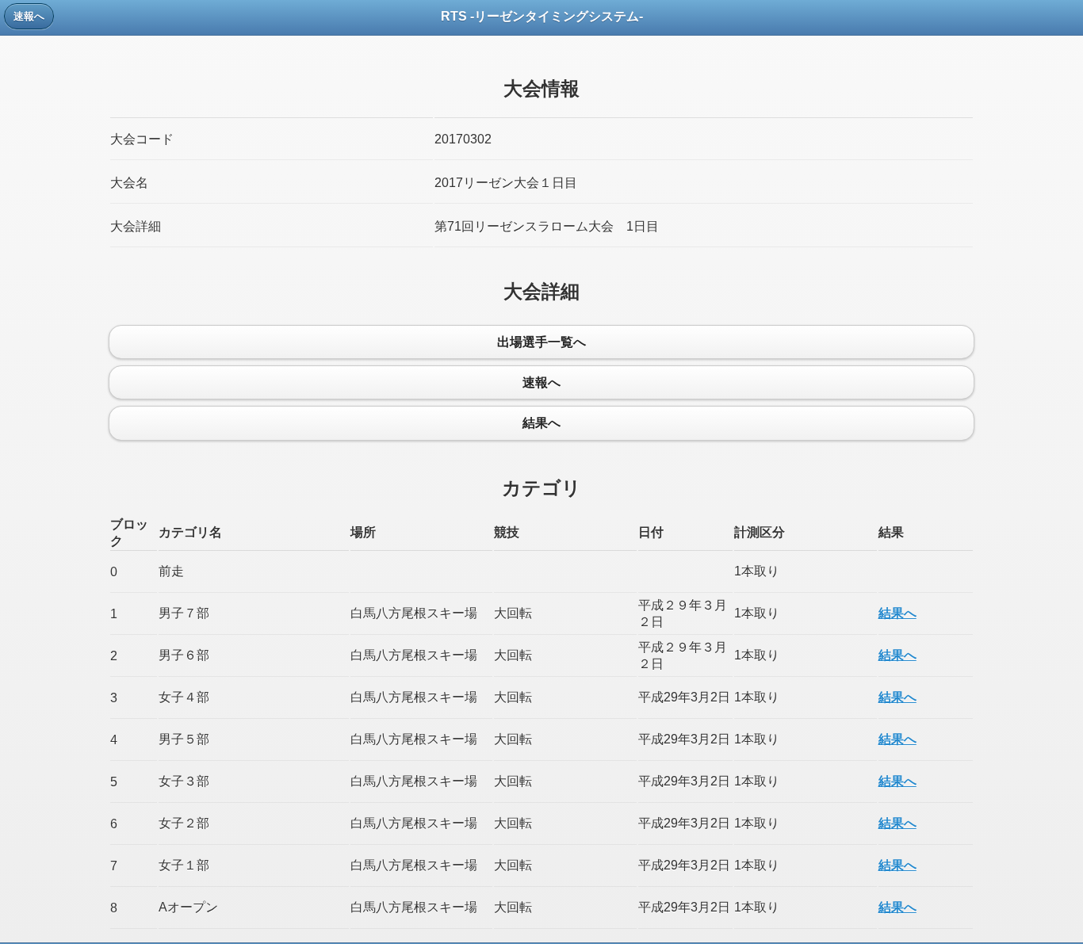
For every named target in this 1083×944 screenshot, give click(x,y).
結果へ (897, 613)
